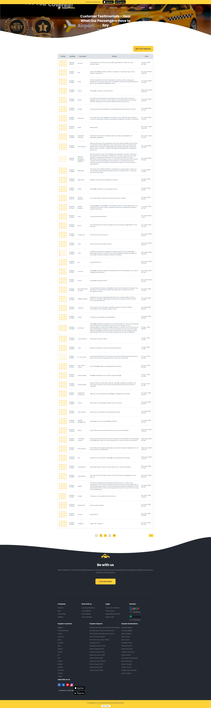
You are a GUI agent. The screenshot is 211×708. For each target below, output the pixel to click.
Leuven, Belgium (126, 634)
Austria (60, 661)
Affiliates (60, 617)
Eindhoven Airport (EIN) (97, 655)
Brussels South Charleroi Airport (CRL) (102, 631)
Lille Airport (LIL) (95, 643)
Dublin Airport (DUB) (96, 658)
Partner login (110, 617)
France (60, 634)
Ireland (60, 652)
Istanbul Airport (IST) (96, 664)
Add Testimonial (143, 49)
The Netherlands (63, 631)
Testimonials (62, 614)
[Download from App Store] (108, 2)
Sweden (60, 667)
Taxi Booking (105, 581)
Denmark (61, 670)
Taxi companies (87, 617)
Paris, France (125, 637)
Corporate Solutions (88, 608)
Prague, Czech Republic (129, 670)
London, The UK (126, 667)
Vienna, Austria (126, 673)
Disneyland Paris (126, 646)
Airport (68, 7)
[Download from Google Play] (120, 2)
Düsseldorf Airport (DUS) (98, 646)
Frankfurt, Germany (127, 652)
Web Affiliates (86, 614)
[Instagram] (71, 684)
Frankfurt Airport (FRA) (97, 652)
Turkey (60, 676)
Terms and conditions (113, 608)
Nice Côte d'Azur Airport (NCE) (99, 640)
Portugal (60, 643)
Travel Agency (86, 611)
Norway (60, 664)
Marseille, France (126, 643)
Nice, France (125, 640)
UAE (59, 658)
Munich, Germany (127, 649)
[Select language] (151, 8)
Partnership (113, 8)
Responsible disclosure (113, 614)
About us (60, 608)
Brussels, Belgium (126, 627)
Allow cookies (106, 706)
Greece (60, 649)
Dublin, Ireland (126, 655)
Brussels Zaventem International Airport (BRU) (105, 627)
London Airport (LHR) (96, 670)
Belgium (60, 627)
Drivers (123, 8)
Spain (59, 640)
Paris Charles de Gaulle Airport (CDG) (102, 634)
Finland (60, 673)
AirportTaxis (100, 29)
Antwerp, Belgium (127, 631)
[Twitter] (63, 684)
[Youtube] (67, 684)
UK (58, 655)
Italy (59, 646)
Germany (61, 637)
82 (114, 535)
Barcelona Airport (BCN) (98, 661)
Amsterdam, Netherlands (129, 658)
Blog (59, 611)
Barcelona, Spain (126, 661)
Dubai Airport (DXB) (96, 667)
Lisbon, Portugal (126, 664)
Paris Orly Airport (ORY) (97, 637)
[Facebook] (59, 684)
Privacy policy (110, 611)
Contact (133, 8)
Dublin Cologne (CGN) (97, 649)
